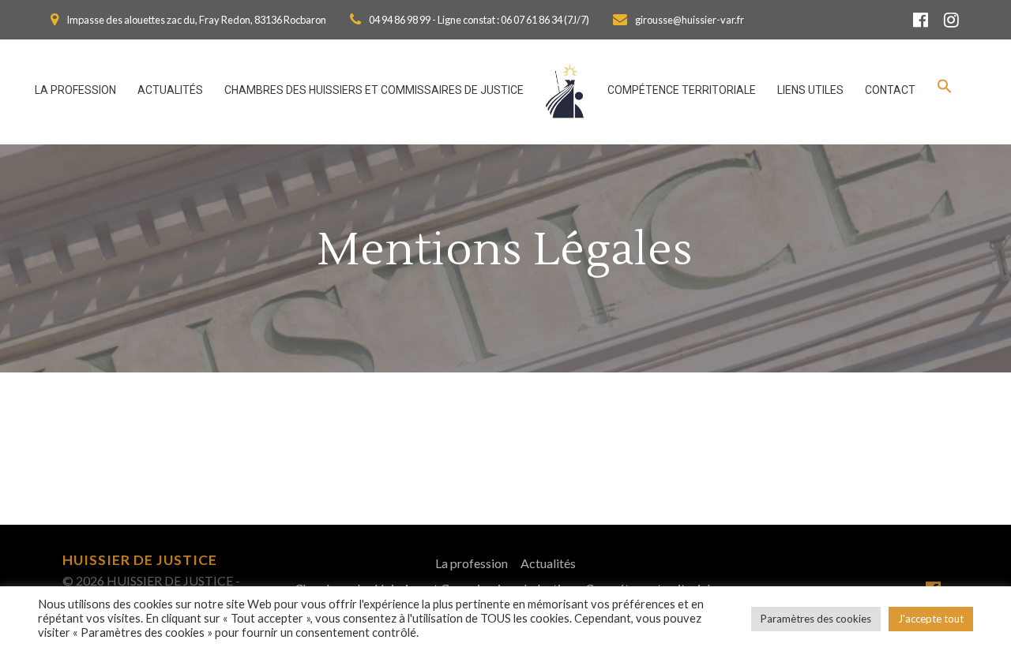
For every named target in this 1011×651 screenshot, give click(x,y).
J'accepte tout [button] (931, 618)
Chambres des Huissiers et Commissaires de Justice (374, 90)
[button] (945, 91)
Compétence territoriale (681, 90)
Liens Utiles (810, 90)
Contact (890, 90)
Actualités (170, 90)
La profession (75, 90)
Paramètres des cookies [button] (816, 618)
